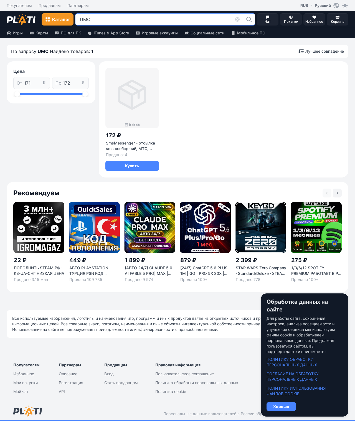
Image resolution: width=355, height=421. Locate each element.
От (19, 83)
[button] (249, 19)
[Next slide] (337, 193)
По (58, 83)
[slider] (17, 94)
